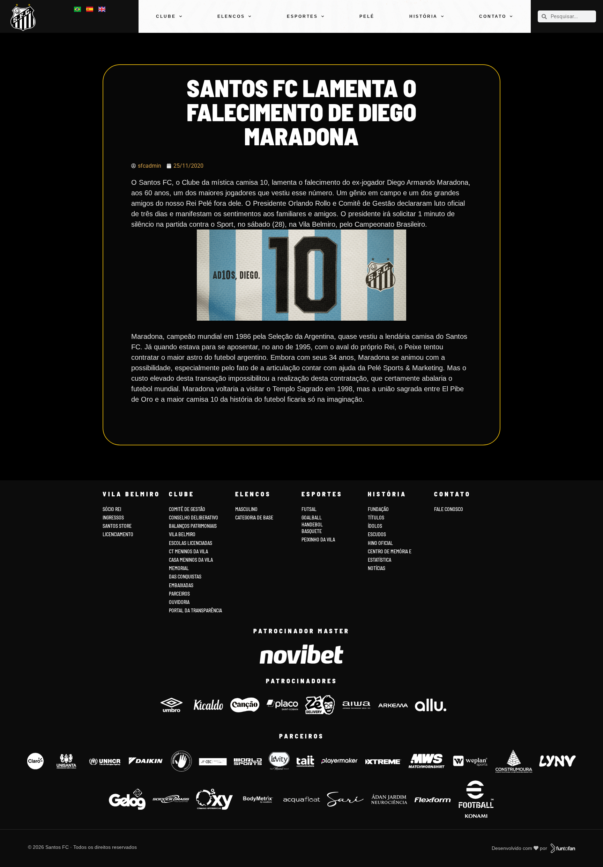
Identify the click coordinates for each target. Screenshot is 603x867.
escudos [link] (377, 534)
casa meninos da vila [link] (191, 560)
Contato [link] (492, 16)
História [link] (423, 16)
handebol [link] (312, 524)
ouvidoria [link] (179, 602)
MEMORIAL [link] (179, 568)
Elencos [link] (231, 16)
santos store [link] (117, 526)
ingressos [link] (113, 517)
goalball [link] (312, 517)
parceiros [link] (179, 594)
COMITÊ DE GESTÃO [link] (187, 509)
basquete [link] (312, 531)
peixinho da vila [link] (318, 539)
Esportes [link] (302, 16)
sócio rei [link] (112, 509)
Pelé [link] (366, 16)
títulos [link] (376, 517)
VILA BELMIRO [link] (182, 534)
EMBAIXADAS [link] (181, 585)
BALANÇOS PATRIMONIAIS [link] (193, 526)
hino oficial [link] (380, 543)
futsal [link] (309, 509)
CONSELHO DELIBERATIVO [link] (193, 517)
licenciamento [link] (118, 534)
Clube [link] (166, 16)
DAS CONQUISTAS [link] (185, 577)
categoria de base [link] (254, 517)
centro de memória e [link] (389, 551)
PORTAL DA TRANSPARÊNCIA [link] (195, 610)
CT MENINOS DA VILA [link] (188, 551)
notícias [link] (376, 568)
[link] (25, 17)
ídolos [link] (375, 526)
